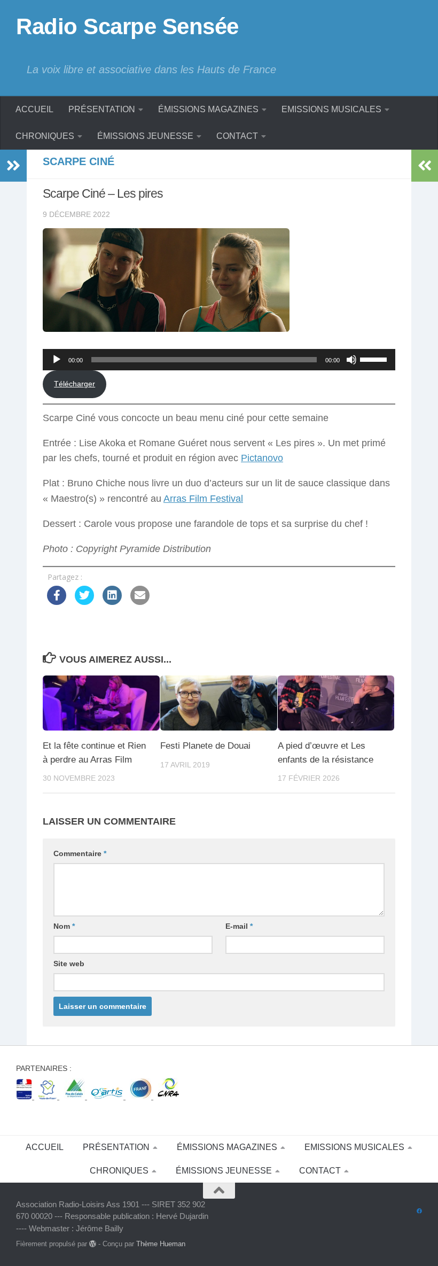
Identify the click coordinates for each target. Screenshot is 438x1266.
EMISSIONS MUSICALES (331, 109)
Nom (64, 926)
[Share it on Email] (140, 602)
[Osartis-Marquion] (108, 1096)
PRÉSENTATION (101, 109)
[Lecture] (56, 359)
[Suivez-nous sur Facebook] (419, 1211)
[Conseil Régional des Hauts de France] (48, 1096)
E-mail (239, 926)
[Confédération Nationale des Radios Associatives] (168, 1096)
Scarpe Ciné (78, 161)
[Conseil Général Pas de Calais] (75, 1096)
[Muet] (351, 359)
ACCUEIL (34, 109)
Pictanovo (262, 458)
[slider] (375, 358)
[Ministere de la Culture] (25, 1096)
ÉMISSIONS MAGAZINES (208, 109)
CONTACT (237, 136)
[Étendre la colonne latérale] (13, 166)
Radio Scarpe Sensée (127, 26)
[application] (219, 359)
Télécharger (74, 383)
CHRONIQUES (44, 136)
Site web (68, 963)
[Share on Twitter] (84, 602)
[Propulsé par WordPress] (92, 1243)
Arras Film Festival (203, 498)
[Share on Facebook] (56, 602)
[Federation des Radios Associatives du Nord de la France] (141, 1096)
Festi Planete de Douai (205, 746)
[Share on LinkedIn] (112, 602)
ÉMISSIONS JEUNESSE (145, 136)
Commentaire (79, 853)
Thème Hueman (160, 1244)
